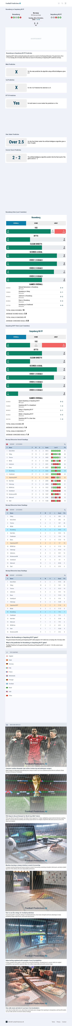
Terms (53, 1022)
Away (56, 223)
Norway (12, 444)
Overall (16, 223)
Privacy (58, 1022)
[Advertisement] (36, 39)
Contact (64, 1022)
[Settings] (62, 3)
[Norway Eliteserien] (65, 444)
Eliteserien (19, 444)
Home (36, 223)
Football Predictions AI (18, 1022)
